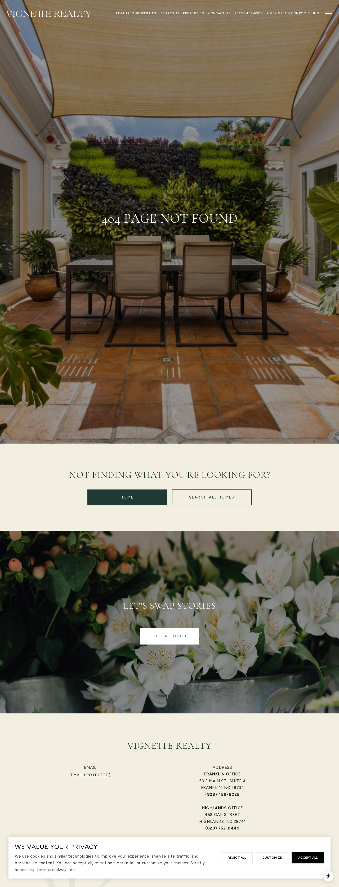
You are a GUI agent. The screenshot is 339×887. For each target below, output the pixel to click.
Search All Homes (212, 497)
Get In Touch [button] (170, 636)
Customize (272, 857)
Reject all (237, 857)
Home (127, 497)
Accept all (308, 857)
